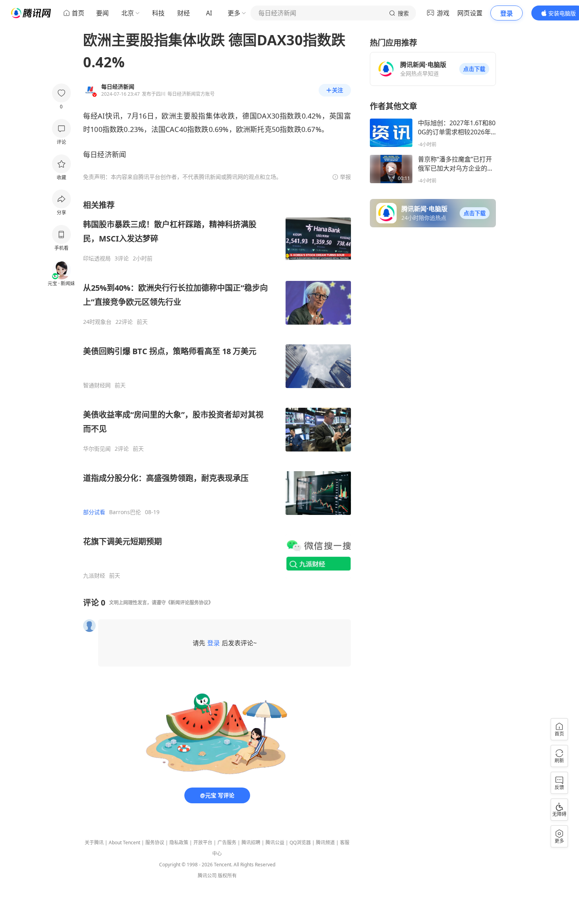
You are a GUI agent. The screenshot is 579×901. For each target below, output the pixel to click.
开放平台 (202, 842)
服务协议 (154, 842)
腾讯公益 (274, 842)
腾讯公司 (207, 875)
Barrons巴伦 (125, 512)
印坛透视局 (97, 258)
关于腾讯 (94, 842)
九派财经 (94, 575)
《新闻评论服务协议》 (189, 602)
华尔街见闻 (97, 448)
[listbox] (217, 389)
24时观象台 (97, 322)
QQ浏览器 (300, 842)
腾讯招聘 (250, 842)
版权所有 (227, 875)
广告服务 (226, 842)
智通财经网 (97, 385)
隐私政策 (178, 842)
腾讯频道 (325, 842)
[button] (474, 69)
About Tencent (124, 842)
